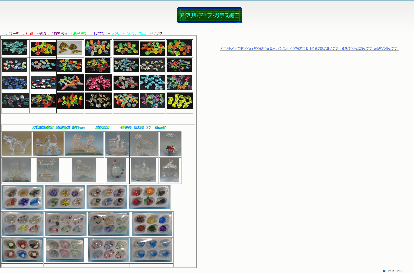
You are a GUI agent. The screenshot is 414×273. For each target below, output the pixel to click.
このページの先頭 (393, 271)
